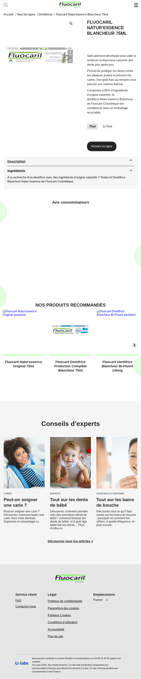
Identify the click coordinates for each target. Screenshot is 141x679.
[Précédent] (6, 345)
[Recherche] (6, 5)
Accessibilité (56, 629)
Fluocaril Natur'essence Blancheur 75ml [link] (82, 14)
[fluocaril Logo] (70, 4)
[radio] (92, 126)
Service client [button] (26, 594)
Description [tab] (16, 161)
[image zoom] (71, 23)
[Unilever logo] (21, 668)
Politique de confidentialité (65, 601)
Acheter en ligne (101, 146)
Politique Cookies (59, 615)
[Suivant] (134, 345)
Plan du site (55, 636)
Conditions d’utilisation (62, 622)
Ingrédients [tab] (16, 171)
